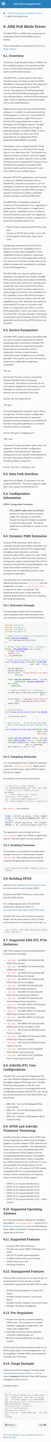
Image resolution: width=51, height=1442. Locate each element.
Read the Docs (10, 1437)
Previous (11, 1425)
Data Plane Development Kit (27, 4)
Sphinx (16, 1435)
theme (29, 1435)
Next (41, 1425)
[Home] (4, 13)
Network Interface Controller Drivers (25, 13)
